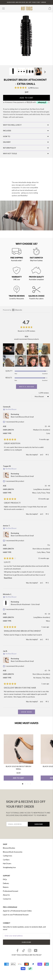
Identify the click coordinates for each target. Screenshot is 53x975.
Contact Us (7, 899)
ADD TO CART (18, 778)
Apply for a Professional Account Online (17, 911)
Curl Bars (6, 860)
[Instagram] (29, 950)
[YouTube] (35, 950)
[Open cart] (50, 8)
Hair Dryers (7, 863)
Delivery (6, 883)
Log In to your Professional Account (15, 915)
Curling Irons (7, 856)
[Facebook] (17, 950)
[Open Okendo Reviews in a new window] (12, 310)
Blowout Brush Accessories (12, 852)
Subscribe (26, 942)
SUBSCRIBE (39, 824)
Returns (6, 887)
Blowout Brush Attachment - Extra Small (25, 604)
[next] (44, 72)
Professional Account (10, 891)
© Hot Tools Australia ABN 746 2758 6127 (26, 955)
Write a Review (28, 387)
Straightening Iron (9, 867)
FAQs (5, 879)
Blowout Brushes (9, 848)
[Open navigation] (3, 8)
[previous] (6, 72)
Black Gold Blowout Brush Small (22, 417)
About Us (6, 895)
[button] (26, 87)
